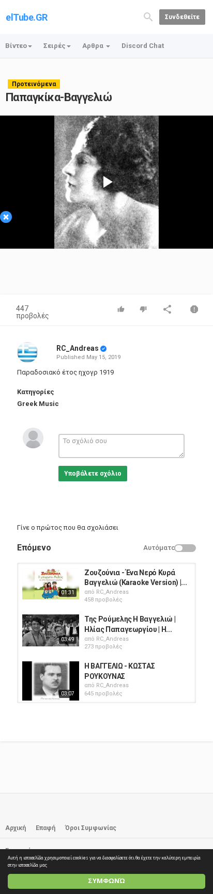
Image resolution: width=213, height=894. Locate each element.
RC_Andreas (77, 348)
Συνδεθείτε (182, 17)
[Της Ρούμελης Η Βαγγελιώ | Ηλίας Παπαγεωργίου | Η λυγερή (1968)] (50, 630)
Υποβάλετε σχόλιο (92, 473)
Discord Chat (142, 46)
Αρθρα (93, 46)
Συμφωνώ (106, 880)
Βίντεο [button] (16, 46)
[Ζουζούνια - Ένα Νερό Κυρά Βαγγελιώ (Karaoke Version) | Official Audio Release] (50, 584)
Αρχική (15, 828)
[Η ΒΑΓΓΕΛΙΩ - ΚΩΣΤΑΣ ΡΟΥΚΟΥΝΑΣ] (50, 681)
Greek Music (38, 404)
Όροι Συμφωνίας (90, 828)
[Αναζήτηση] (148, 16)
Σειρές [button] (54, 46)
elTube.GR (27, 17)
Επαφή (45, 828)
